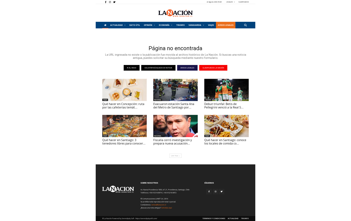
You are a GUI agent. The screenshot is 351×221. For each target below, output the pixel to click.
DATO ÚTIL (134, 25)
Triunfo (180, 25)
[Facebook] (104, 2)
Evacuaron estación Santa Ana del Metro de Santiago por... (173, 105)
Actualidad (116, 25)
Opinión (148, 25)
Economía (164, 25)
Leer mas (174, 156)
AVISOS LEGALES (225, 25)
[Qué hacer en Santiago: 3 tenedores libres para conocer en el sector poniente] (124, 126)
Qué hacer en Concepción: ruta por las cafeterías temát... (123, 105)
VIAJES (211, 25)
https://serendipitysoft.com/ (146, 218)
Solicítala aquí (166, 208)
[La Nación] (175, 13)
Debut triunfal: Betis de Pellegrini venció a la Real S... (224, 105)
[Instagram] (109, 2)
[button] (245, 25)
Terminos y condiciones (213, 218)
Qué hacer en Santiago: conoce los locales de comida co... (225, 141)
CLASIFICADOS (243, 2)
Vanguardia (195, 25)
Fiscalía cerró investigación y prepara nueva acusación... (172, 141)
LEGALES (229, 2)
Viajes (105, 100)
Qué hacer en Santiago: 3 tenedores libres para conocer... (123, 141)
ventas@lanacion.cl (158, 205)
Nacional (157, 100)
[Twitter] (113, 2)
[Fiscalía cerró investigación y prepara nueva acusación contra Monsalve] (175, 126)
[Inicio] (105, 25)
